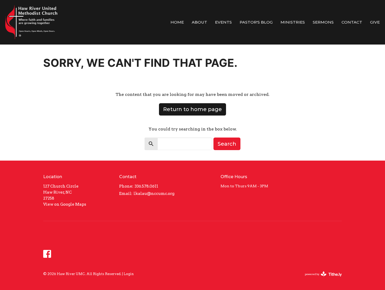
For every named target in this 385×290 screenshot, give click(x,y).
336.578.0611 (146, 186)
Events (223, 22)
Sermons (323, 22)
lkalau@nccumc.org (154, 193)
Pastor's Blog (256, 22)
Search (227, 144)
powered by (320, 278)
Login (129, 274)
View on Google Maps (64, 204)
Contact (352, 22)
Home (177, 22)
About (199, 22)
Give (375, 22)
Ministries (292, 22)
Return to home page (192, 109)
